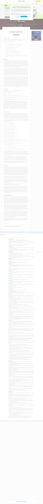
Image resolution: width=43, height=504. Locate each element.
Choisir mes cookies (18, 16)
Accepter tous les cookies (24, 16)
